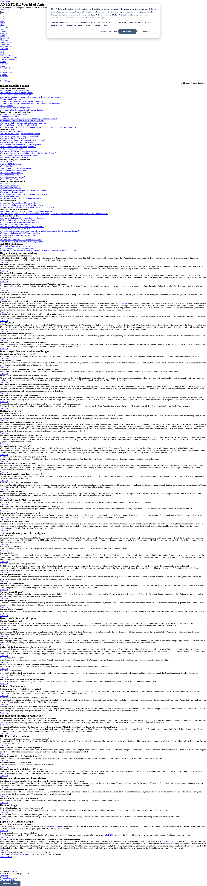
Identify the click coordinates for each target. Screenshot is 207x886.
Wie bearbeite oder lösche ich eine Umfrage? (17, 142)
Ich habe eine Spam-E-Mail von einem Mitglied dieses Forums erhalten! (27, 207)
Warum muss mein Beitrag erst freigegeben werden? (19, 155)
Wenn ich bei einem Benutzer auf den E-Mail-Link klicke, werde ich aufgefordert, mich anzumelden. (38, 127)
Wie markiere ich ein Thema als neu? (14, 157)
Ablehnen (146, 31)
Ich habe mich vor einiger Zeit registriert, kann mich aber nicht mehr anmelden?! (30, 103)
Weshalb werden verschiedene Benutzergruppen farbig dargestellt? (25, 194)
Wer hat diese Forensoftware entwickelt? (15, 246)
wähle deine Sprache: (189, 83)
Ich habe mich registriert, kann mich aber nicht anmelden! (21, 101)
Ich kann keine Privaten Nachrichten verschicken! (19, 203)
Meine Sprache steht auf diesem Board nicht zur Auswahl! (22, 121)
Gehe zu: (3, 852)
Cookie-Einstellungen (108, 31)
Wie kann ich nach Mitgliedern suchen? (15, 224)
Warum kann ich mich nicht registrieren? (15, 108)
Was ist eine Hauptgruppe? (10, 196)
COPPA (124, 303)
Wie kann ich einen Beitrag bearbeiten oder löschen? (20, 134)
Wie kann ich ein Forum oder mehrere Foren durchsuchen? (22, 218)
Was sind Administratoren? (10, 183)
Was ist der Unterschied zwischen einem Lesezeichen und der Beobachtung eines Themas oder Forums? (39, 231)
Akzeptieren (127, 31)
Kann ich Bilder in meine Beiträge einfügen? (17, 168)
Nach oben (4, 262)
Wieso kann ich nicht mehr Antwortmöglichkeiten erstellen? (22, 140)
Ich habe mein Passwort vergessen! (13, 99)
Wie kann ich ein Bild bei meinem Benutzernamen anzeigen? (23, 123)
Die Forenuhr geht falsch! (9, 116)
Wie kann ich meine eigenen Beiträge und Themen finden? (22, 227)
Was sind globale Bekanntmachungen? (14, 170)
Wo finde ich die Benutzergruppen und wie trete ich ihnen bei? (23, 190)
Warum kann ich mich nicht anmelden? (14, 90)
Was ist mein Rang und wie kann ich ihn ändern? (18, 125)
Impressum (4, 876)
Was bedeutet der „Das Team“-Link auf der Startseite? (20, 199)
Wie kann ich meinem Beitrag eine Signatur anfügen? (20, 136)
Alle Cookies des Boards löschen (21, 854)
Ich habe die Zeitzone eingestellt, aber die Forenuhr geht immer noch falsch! (28, 119)
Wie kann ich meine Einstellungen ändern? (16, 114)
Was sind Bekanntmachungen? (11, 173)
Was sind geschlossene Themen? (12, 177)
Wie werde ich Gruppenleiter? (11, 192)
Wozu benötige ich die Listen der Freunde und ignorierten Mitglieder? (26, 211)
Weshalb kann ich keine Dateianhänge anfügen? (18, 147)
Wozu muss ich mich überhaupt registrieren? (16, 93)
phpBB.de (59, 829)
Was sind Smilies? (7, 166)
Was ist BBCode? (6, 162)
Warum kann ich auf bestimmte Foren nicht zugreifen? (20, 144)
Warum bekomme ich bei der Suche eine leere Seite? (20, 222)
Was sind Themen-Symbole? (11, 179)
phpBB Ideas (110, 835)
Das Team (4, 854)
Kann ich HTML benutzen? (10, 164)
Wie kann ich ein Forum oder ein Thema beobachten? (20, 233)
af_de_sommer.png (7, 1)
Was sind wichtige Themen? (10, 175)
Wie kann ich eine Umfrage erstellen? (14, 138)
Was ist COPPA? (6, 106)
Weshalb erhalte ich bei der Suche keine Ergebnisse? (20, 220)
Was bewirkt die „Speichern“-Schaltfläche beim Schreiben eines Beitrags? (28, 153)
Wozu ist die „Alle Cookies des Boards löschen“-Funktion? (22, 110)
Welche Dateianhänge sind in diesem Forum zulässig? (20, 240)
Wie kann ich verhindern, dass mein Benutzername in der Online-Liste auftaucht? (30, 97)
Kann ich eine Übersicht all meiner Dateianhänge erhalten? (22, 242)
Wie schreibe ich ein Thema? (11, 132)
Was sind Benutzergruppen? (10, 188)
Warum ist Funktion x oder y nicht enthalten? (17, 248)
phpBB (12, 871)
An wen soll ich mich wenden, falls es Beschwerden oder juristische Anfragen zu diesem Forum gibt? (38, 250)
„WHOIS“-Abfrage (170, 841)
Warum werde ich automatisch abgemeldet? (16, 95)
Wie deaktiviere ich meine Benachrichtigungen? (18, 235)
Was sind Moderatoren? (9, 186)
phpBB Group (55, 826)
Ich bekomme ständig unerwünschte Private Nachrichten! (21, 205)
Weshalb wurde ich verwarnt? (11, 149)
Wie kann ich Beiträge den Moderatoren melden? (18, 151)
